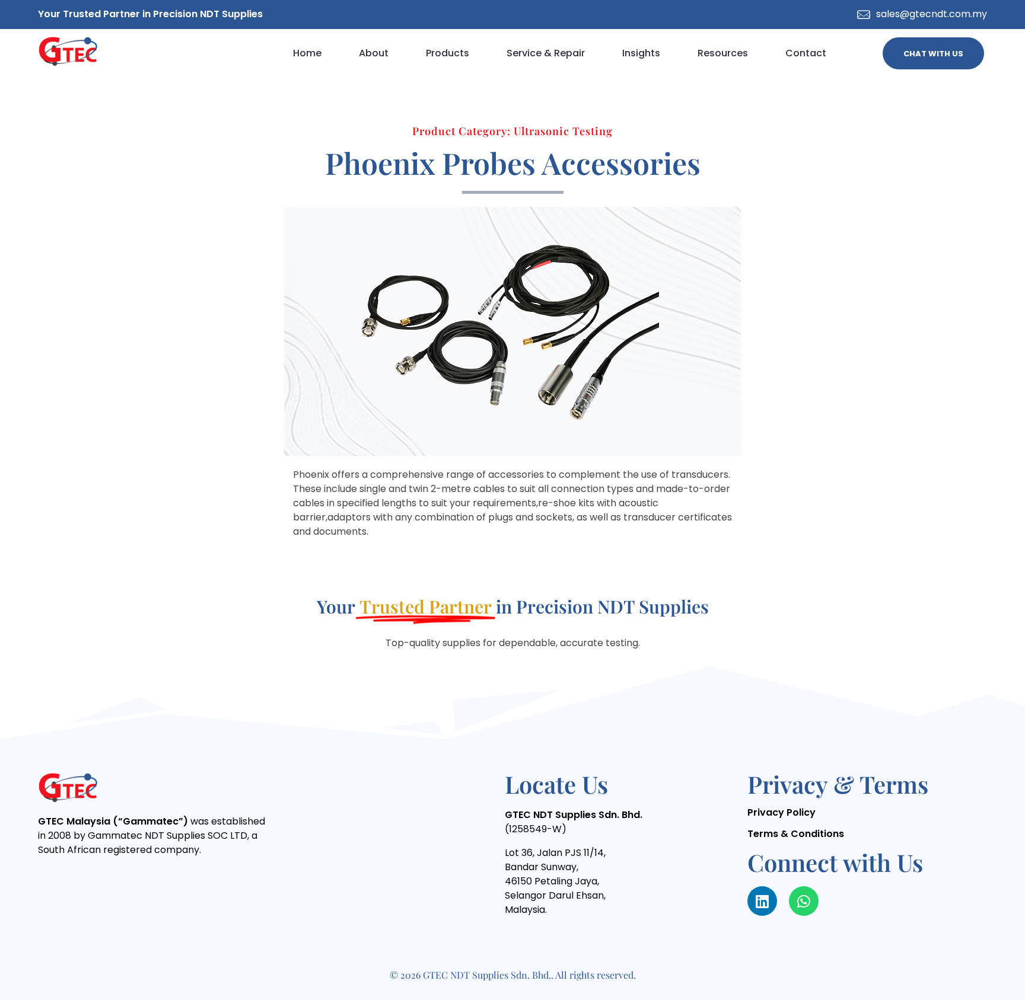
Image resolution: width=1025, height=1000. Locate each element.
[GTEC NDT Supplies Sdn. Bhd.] (67, 51)
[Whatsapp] (804, 901)
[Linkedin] (762, 901)
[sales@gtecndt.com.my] (863, 14)
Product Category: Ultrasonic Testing (512, 131)
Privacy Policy (781, 812)
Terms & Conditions (795, 834)
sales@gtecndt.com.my (931, 14)
